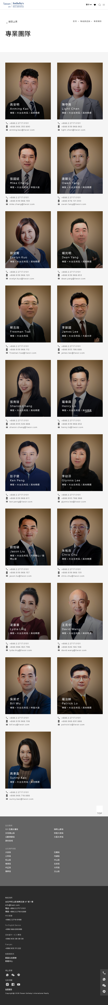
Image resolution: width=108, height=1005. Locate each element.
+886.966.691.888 (71, 721)
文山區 (57, 871)
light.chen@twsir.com (73, 130)
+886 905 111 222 (13, 948)
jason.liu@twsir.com (20, 576)
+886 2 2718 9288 (17, 912)
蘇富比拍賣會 (11, 958)
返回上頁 (13, 21)
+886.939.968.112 (19, 349)
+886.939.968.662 (71, 126)
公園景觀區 (10, 837)
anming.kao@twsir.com (22, 130)
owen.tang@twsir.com (73, 204)
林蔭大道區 (58, 833)
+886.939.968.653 (71, 275)
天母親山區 (10, 833)
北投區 (57, 864)
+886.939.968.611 (19, 498)
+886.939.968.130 (71, 572)
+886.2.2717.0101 (19, 123)
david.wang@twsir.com (74, 650)
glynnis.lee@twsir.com (73, 501)
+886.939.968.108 (19, 721)
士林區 (8, 856)
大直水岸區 (58, 837)
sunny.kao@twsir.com (21, 799)
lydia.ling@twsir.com (20, 650)
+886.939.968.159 (19, 201)
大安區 (8, 852)
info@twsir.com (12, 905)
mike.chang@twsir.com (22, 204)
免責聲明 (8, 989)
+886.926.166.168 (71, 647)
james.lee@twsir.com (73, 353)
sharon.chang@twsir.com (23, 427)
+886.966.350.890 (19, 126)
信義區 (57, 852)
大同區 (57, 868)
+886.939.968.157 (19, 572)
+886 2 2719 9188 (13, 920)
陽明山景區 (58, 829)
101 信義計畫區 (11, 829)
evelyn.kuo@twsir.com (21, 278)
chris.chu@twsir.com (72, 576)
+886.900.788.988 (71, 498)
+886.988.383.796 (19, 647)
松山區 (8, 860)
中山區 (57, 860)
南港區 (8, 864)
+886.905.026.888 (19, 424)
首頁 (75, 21)
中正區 (8, 868)
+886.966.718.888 (19, 795)
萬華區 (8, 871)
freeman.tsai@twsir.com (22, 353)
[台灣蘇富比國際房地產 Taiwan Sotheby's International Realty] (13, 4)
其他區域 (9, 841)
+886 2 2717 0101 (17, 908)
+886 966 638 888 (13, 929)
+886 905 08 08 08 (14, 939)
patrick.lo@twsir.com (73, 724)
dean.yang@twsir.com (73, 278)
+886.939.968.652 (71, 424)
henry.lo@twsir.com (72, 427)
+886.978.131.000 (71, 201)
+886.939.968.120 (19, 275)
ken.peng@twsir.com (20, 501)
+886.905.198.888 (71, 349)
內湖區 (57, 856)
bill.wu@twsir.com (19, 724)
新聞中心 (9, 961)
